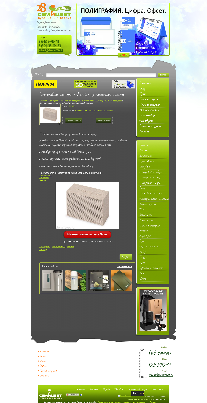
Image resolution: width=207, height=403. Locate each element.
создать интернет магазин (140, 399)
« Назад (43, 249)
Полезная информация (48, 371)
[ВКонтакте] (81, 395)
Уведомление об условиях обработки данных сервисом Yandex (127, 402)
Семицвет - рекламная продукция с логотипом (94, 110)
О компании (44, 351)
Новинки (70, 247)
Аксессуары (44, 247)
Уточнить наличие (103, 120)
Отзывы (43, 361)
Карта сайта (44, 376)
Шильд (42, 180)
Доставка (43, 366)
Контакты (43, 356)
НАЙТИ (163, 75)
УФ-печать (44, 178)
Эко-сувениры (58, 247)
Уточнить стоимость (74, 120)
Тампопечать (45, 175)
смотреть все (124, 266)
